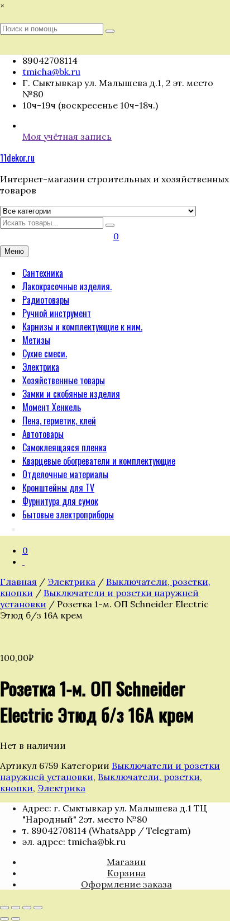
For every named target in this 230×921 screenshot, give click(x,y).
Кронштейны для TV (58, 487)
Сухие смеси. (44, 353)
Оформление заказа (126, 884)
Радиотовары (45, 299)
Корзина (126, 873)
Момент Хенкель (51, 407)
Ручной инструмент (56, 313)
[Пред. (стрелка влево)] (4, 918)
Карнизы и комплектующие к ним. (82, 326)
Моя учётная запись (67, 136)
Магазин (126, 861)
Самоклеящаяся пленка (64, 447)
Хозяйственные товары (63, 380)
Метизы (36, 340)
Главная (18, 581)
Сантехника (42, 273)
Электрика (40, 367)
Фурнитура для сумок (60, 501)
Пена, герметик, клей (59, 420)
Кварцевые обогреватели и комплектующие (98, 460)
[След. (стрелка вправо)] (15, 918)
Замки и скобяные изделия (71, 393)
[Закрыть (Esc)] (37, 907)
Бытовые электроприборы (68, 514)
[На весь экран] (15, 907)
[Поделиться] (26, 907)
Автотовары (43, 434)
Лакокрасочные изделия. (67, 286)
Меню (14, 251)
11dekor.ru (17, 157)
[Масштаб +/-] (4, 907)
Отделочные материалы (65, 474)
